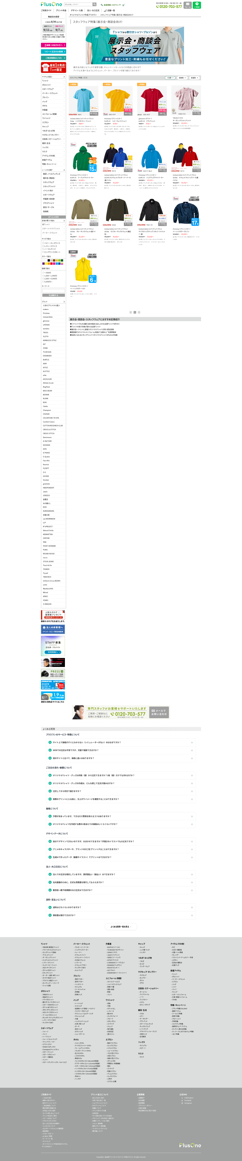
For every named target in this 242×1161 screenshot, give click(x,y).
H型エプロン (111, 1056)
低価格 (45, 211)
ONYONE (46, 538)
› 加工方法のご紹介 (98, 1098)
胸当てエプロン (112, 1043)
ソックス (45, 147)
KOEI (45, 507)
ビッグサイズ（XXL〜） (52, 252)
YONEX (45, 600)
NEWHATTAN (48, 534)
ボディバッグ (79, 1031)
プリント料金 (61, 10)
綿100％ (110, 1013)
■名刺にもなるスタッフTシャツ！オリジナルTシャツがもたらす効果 (93, 335)
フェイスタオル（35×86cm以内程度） (87, 1061)
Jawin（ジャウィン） (113, 955)
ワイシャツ (46, 118)
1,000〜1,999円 (50, 275)
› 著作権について (97, 1131)
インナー (45, 1060)
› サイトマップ (46, 1141)
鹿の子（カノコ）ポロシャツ (51, 1002)
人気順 (169, 78)
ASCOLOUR (47, 379)
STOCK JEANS (48, 561)
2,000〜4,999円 (50, 278)
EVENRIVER (47, 356)
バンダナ (142, 952)
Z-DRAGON (47, 604)
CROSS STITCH (48, 433)
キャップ (45, 126)
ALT (44, 344)
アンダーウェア (144, 966)
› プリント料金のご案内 (49, 1116)
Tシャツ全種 (47, 985)
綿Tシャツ (46, 224)
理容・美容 (110, 989)
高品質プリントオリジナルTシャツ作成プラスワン (119, 1157)
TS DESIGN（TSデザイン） (115, 950)
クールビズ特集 (177, 1013)
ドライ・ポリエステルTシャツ (52, 950)
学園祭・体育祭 (49, 199)
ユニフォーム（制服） (49, 114)
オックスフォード (112, 1016)
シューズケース (80, 1034)
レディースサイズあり (49, 1020)
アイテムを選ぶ (47, 76)
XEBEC (45, 596)
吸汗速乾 (110, 1029)
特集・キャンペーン (49, 164)
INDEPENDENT (48, 487)
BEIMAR (46, 394)
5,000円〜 (48, 281)
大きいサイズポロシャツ (50, 1012)
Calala (45, 406)
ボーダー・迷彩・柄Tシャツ (51, 975)
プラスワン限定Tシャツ (50, 980)
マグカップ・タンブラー (50, 134)
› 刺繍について (96, 1108)
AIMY (45, 363)
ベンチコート (79, 984)
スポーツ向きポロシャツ (50, 1005)
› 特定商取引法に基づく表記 (147, 1110)
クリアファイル (144, 994)
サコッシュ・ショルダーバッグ (84, 1013)
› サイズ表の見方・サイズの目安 (102, 1116)
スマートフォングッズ (146, 1024)
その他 (174, 999)
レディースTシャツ (48, 962)
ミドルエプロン (112, 1048)
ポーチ (77, 1026)
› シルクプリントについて (99, 1103)
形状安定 (110, 1031)
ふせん (142, 1002)
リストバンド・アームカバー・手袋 (182, 957)
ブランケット (143, 1021)
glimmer (46, 321)
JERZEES (46, 495)
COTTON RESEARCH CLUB (53, 425)
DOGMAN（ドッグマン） (114, 965)
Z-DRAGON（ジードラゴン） (116, 962)
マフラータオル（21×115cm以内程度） (87, 1063)
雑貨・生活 (46, 143)
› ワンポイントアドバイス (99, 1128)
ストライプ (110, 1024)
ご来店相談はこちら (55, 57)
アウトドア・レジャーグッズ (148, 1031)
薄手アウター (79, 979)
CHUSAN (46, 414)
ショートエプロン (112, 1050)
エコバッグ (78, 1006)
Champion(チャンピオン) (51, 1049)
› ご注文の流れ (47, 1098)
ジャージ (45, 1031)
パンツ (45, 1034)
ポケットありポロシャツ (50, 1007)
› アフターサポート (48, 1133)
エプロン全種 (111, 1081)
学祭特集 (175, 1021)
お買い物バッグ (80, 1024)
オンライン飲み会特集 (179, 1029)
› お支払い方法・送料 (48, 1110)
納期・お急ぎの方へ (55, 45)
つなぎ (142, 961)
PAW (44, 542)
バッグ (44, 101)
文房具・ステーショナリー (51, 139)
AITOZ (45, 367)
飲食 (108, 992)
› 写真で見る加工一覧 (99, 1100)
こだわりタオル (80, 1056)
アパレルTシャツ (48, 955)
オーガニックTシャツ (49, 957)
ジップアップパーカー (82, 950)
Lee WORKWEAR (49, 519)
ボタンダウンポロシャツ (50, 1010)
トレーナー (78, 952)
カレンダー (175, 955)
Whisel (45, 592)
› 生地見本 (95, 1113)
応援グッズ (175, 965)
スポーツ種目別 (48, 1057)
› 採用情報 (141, 1103)
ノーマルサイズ (50, 249)
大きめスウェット (80, 960)
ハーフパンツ (47, 1036)
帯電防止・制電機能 (113, 1063)
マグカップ (143, 975)
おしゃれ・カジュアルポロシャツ (53, 1017)
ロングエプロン (112, 1045)
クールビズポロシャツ (50, 1015)
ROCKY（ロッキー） (113, 968)
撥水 (108, 1066)
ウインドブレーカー (49, 1042)
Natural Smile (48, 530)
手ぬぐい (78, 1076)
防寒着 (77, 992)
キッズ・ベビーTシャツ (50, 965)
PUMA (45, 549)
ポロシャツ (46, 84)
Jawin (45, 491)
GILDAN (46, 476)
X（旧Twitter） (189, 1098)
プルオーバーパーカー (82, 947)
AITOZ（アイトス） (112, 960)
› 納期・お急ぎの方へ (48, 1100)
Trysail (45, 573)
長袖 (108, 1003)
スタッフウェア (48, 182)
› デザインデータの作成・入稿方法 (103, 1118)
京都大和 (46, 515)
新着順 (193, 78)
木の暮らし (47, 503)
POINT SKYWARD (49, 546)
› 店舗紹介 (141, 1098)
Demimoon (47, 437)
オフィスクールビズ (113, 982)
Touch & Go (47, 565)
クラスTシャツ (48, 203)
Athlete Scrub (48, 383)
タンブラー (143, 978)
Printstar (46, 313)
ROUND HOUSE (49, 553)
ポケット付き (111, 1061)
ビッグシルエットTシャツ (50, 960)
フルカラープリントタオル (83, 1050)
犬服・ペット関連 (177, 952)
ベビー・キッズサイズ (52, 243)
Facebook (187, 1100)
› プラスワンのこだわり (49, 1121)
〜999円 (47, 272)
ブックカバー (144, 999)
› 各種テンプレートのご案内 (100, 1121)
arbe (44, 375)
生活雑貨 (143, 1036)
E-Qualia (46, 456)
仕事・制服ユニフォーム (179, 997)
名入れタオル (79, 1053)
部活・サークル (48, 207)
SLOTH (45, 336)
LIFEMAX (46, 325)
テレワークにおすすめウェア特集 (183, 1031)
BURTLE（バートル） (113, 947)
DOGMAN (46, 445)
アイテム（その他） (48, 155)
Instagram (188, 1103)
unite (45, 584)
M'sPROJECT (48, 526)
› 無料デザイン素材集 (99, 1126)
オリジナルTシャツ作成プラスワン (83, 15)
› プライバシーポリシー (145, 1105)
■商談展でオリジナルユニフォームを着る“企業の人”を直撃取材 (93, 332)
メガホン (175, 960)
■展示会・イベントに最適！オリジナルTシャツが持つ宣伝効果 (92, 329)
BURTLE (46, 359)
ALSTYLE (46, 371)
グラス (142, 983)
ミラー (142, 1016)
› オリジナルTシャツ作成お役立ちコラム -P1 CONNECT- (54, 1145)
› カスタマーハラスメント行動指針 (53, 1128)
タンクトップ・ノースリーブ (51, 983)
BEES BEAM (47, 390)
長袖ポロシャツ (48, 997)
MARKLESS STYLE (49, 340)
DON (45, 449)
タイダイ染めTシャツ (49, 978)
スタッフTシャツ (49, 186)
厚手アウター (79, 982)
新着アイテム (47, 159)
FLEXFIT (46, 468)
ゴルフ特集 (175, 1034)
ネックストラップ (145, 1026)
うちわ (142, 1013)
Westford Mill (48, 588)
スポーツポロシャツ (49, 1054)
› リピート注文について (49, 1118)
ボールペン (143, 992)
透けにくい (110, 1034)
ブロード (110, 1019)
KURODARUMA (48, 511)
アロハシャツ (176, 1019)
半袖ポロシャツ (48, 994)
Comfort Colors (49, 422)
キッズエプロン (112, 1076)
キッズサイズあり (48, 1022)
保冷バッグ (78, 1029)
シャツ (174, 987)
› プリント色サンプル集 (99, 1110)
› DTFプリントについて (99, 1105)
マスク (44, 151)
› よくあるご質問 (47, 1136)
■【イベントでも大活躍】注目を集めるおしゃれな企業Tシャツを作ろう (94, 324)
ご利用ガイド (46, 10)
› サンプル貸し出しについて (50, 1113)
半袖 (108, 1006)
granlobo (46, 484)
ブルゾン (45, 97)
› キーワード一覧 (47, 1139)
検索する (54, 295)
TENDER (46, 569)
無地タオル (78, 1058)
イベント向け (48, 190)
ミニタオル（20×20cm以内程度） (85, 1071)
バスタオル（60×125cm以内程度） (86, 1074)
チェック (110, 1026)
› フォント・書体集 (97, 1123)
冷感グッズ (143, 1034)
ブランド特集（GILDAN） (179, 1008)
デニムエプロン (112, 1074)
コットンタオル (79, 1043)
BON (45, 402)
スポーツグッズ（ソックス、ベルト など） (55, 1062)
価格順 (181, 78)
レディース (78, 962)
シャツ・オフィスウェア (114, 984)
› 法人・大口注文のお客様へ (51, 1123)
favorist (46, 464)
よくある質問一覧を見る (120, 926)
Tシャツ (45, 80)
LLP (44, 522)
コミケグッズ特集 (177, 1024)
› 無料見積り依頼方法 (49, 1108)
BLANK (45, 398)
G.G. (44, 472)
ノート (142, 997)
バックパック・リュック (81, 1021)
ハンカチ (78, 1079)
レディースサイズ (50, 246)
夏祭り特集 (175, 1016)
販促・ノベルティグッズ (51, 174)
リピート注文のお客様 (54, 51)
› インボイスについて (48, 1126)
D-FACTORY (47, 441)
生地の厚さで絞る (48, 220)
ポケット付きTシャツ (49, 970)
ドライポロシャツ (48, 999)
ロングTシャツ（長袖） (49, 952)
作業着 (45, 109)
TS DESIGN (47, 352)
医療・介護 (110, 987)
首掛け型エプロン (113, 1058)
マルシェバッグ (79, 1016)
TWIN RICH (47, 577)
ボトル (142, 980)
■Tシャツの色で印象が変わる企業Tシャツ (85, 326)
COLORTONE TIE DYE (51, 418)
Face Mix (46, 460)
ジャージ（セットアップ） (50, 1039)
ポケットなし (111, 1008)
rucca (45, 557)
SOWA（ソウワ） (112, 952)
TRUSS (45, 332)
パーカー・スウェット (50, 93)
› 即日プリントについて (49, 1103)
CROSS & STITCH (49, 429)
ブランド (44, 301)
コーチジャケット (80, 989)
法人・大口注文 (93, 10)
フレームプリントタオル (82, 1048)
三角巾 (109, 1079)
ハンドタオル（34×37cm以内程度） (86, 1068)
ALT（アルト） (111, 970)
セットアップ (79, 970)
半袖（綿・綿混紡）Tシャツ (51, 947)
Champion (47, 410)
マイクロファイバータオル (83, 1045)
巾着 (76, 1019)
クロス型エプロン (113, 1053)
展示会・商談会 (49, 178)
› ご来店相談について (49, 1105)
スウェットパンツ (80, 955)
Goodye (46, 480)
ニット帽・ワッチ (145, 950)
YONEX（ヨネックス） (49, 1047)
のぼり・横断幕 (177, 950)
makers (46, 309)
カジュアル (78, 987)
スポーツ (143, 1048)
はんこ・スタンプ (145, 1005)
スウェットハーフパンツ (82, 957)
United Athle (48, 317)
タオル (44, 105)
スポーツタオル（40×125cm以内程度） (87, 1066)
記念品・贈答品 (177, 962)
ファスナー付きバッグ (81, 1011)
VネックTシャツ (47, 973)
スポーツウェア (48, 89)
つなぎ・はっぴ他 (48, 130)
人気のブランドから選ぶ (51, 305)
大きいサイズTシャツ (49, 968)
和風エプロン (111, 1071)
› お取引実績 (142, 1108)
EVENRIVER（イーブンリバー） (117, 973)
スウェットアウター (81, 965)
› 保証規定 (45, 1131)
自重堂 (45, 499)
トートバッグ (79, 1003)
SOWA (45, 348)
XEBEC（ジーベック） (114, 957)
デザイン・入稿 (77, 10)
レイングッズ (144, 1029)
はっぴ (142, 964)
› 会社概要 (141, 1100)
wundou (46, 328)
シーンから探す (47, 170)
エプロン (45, 122)
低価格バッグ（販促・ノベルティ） (85, 1008)
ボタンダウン (111, 1021)
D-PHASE (46, 452)
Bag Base (46, 387)
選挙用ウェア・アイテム (179, 1026)
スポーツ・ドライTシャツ (51, 228)
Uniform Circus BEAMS (51, 581)
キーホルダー (144, 1019)
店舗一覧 (111, 10)
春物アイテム (176, 1011)
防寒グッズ (78, 994)
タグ (173, 947)
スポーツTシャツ (48, 1052)
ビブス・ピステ (47, 1044)
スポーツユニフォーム (179, 994)
